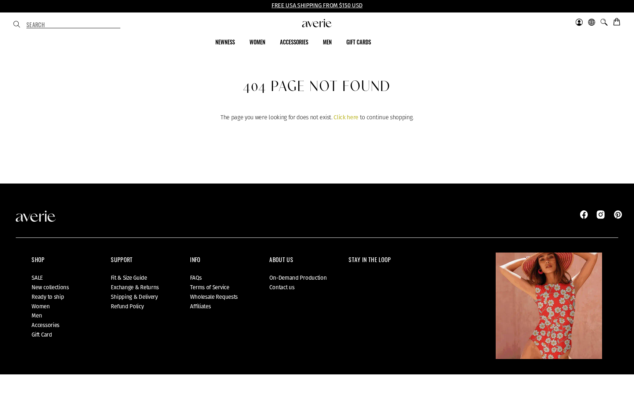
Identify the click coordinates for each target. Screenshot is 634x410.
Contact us (281, 287)
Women (41, 306)
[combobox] (73, 25)
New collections (50, 287)
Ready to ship (48, 297)
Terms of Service (209, 287)
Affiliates (200, 306)
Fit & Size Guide (129, 278)
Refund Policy (127, 306)
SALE (37, 278)
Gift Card (42, 334)
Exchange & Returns (135, 287)
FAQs (195, 278)
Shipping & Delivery (134, 297)
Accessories (45, 325)
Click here (346, 117)
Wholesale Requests (214, 297)
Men (37, 315)
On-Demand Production (298, 278)
